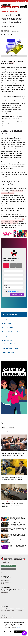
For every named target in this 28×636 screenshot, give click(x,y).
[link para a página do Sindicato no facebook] (16, 1)
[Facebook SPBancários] (4, 562)
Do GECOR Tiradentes (8, 327)
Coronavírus (12, 425)
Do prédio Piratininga (8, 352)
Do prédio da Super (7, 340)
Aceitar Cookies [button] (19, 631)
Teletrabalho (20, 425)
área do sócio (15, 7)
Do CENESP (5, 336)
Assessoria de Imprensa (15, 608)
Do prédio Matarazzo (7, 323)
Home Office (4, 425)
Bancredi (3, 617)
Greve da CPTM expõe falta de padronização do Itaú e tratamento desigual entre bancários (16, 524)
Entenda (11, 63)
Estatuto (8, 610)
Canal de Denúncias (6, 7)
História (13, 610)
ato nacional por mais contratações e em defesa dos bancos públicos (12, 221)
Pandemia (4, 427)
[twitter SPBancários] (2, 562)
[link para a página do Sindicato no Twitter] (19, 1)
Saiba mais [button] (19, 627)
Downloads (3, 610)
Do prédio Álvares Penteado (10, 348)
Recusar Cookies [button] (8, 631)
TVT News (12, 617)
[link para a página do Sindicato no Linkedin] (23, 1)
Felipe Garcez (11, 427)
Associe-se (23, 7)
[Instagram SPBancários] (9, 562)
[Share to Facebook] (1, 35)
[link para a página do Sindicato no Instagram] (21, 1)
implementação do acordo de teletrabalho (12, 192)
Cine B (7, 617)
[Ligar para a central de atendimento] (1, 583)
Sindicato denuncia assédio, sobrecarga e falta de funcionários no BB (17, 541)
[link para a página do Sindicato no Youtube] (26, 1)
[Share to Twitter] (5, 35)
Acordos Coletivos (4, 608)
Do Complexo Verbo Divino (9, 319)
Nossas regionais (4, 592)
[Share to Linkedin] (11, 35)
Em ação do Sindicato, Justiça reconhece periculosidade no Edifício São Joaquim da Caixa (17, 518)
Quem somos (19, 610)
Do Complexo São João (9, 344)
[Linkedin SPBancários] (6, 562)
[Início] (8, 5)
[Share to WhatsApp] (8, 35)
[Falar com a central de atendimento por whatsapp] (4, 583)
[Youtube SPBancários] (11, 562)
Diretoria (23, 608)
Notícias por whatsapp (8, 565)
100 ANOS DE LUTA (5, 1)
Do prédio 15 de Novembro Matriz (11, 331)
